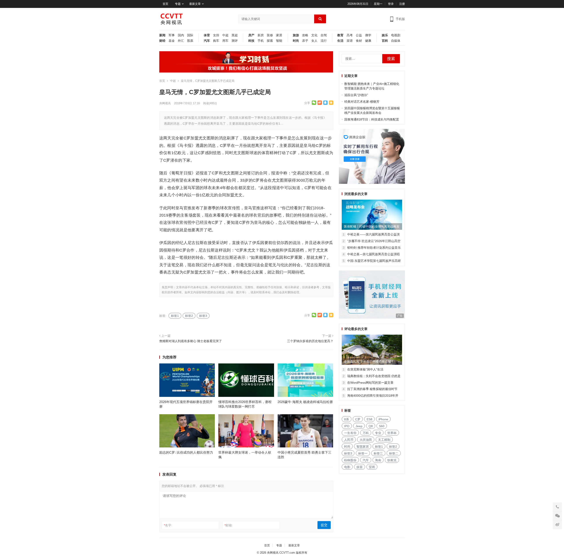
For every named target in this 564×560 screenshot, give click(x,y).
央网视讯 (165, 103)
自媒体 (395, 40)
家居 (279, 35)
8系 (346, 419)
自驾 (324, 35)
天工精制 (384, 439)
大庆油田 (366, 439)
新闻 (162, 35)
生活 (340, 40)
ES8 (369, 419)
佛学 (368, 35)
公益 (359, 35)
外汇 (181, 40)
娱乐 (385, 35)
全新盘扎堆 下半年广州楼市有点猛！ (369, 361)
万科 (366, 433)
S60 (381, 426)
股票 (190, 40)
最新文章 (195, 3)
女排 (216, 35)
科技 (251, 40)
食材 (359, 40)
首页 (165, 3)
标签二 (393, 453)
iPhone (383, 419)
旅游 (296, 35)
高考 (350, 35)
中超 (225, 35)
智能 (279, 40)
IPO (346, 426)
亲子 (305, 40)
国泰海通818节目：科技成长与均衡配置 (371, 119)
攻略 (305, 35)
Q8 (371, 426)
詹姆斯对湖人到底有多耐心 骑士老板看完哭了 (190, 341)
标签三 (378, 453)
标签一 (362, 453)
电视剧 (395, 35)
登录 (391, 3)
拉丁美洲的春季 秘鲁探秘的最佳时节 (372, 389)
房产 (251, 35)
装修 (270, 35)
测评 (235, 40)
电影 (347, 467)
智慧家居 (362, 446)
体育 (207, 35)
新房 (261, 35)
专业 (378, 433)
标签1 (175, 315)
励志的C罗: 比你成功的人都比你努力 (186, 452)
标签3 (203, 315)
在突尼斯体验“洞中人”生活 (365, 369)
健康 (368, 40)
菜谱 (350, 40)
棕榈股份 (350, 460)
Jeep (359, 426)
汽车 (207, 40)
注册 (402, 3)
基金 (172, 40)
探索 (270, 40)
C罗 (357, 419)
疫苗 (359, 467)
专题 (178, 3)
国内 (181, 35)
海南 (378, 460)
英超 (235, 35)
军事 (172, 35)
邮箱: (228, 525)
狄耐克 (392, 460)
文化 (314, 35)
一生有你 (350, 433)
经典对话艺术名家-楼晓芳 (361, 101)
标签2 (189, 315)
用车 (225, 40)
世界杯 (392, 433)
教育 (340, 35)
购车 (216, 40)
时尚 (296, 40)
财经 (162, 40)
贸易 (372, 467)
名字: (168, 525)
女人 (314, 40)
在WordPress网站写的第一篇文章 (370, 382)
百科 (385, 40)
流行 (324, 40)
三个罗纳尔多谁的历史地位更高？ (310, 341)
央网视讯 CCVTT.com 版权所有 (287, 552)
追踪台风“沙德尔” (356, 95)
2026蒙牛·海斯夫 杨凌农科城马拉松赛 (305, 402)
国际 (190, 35)
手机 (261, 40)
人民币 (348, 439)
